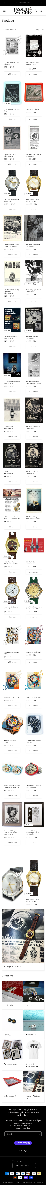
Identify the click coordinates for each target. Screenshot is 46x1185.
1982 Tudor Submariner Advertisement (33, 563)
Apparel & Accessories (31, 1065)
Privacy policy (38, 1182)
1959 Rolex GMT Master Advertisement (33, 155)
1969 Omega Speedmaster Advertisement (33, 290)
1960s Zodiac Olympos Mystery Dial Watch (33, 200)
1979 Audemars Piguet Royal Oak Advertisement (12, 518)
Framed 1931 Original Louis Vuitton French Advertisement (10, 832)
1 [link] (17, 854)
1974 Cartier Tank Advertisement (9, 427)
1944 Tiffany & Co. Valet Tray (12, 110)
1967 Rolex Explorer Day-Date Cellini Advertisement (12, 291)
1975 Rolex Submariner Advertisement (11, 472)
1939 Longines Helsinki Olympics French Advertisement (33, 64)
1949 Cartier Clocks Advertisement (10, 155)
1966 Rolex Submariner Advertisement (33, 245)
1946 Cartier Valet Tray (33, 109)
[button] (4, 10)
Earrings (7, 1035)
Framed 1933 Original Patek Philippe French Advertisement (32, 832)
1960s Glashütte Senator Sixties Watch (11, 200)
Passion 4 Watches (13, 1182)
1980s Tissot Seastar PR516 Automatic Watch (11, 563)
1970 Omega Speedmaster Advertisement (12, 382)
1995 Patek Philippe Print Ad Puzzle (12, 653)
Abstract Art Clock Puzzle (34, 652)
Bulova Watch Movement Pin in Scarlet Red (33, 786)
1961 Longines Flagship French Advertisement (11, 245)
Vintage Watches (11, 966)
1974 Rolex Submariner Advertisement (33, 427)
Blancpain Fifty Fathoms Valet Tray (33, 741)
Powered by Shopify (26, 1182)
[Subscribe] (39, 1134)
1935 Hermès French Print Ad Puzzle (12, 63)
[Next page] (29, 854)
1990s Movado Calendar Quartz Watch (11, 608)
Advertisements (10, 1064)
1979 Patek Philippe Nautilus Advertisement (33, 518)
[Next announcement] (41, 2)
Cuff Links (8, 1005)
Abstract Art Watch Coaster (10, 741)
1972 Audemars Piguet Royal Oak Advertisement (33, 382)
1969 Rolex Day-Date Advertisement (10, 337)
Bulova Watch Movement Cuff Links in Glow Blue (12, 786)
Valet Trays (9, 1096)
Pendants (29, 1035)
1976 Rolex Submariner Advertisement (33, 472)
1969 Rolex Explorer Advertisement (32, 337)
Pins (27, 1005)
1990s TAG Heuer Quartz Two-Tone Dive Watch (34, 608)
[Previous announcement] (4, 2)
